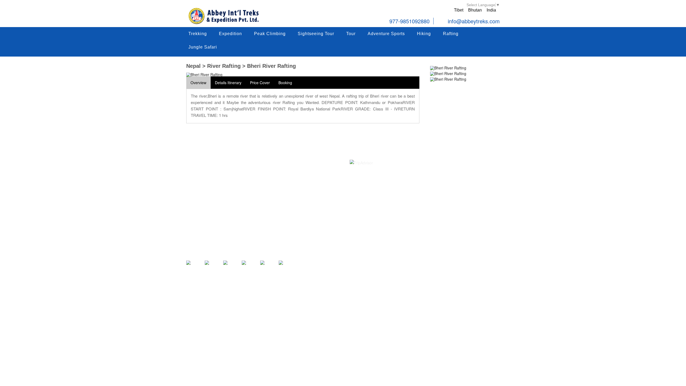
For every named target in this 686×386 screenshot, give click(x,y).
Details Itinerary (228, 82)
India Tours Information (240, 234)
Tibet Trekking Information (243, 212)
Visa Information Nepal (304, 205)
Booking (285, 82)
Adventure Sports (385, 35)
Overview (198, 82)
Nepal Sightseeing (236, 161)
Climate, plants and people (308, 219)
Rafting (449, 35)
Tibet (458, 10)
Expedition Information (240, 190)
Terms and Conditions (303, 176)
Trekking (196, 35)
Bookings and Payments (305, 183)
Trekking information (238, 168)
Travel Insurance (299, 198)
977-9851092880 (409, 21)
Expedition (229, 35)
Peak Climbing (269, 35)
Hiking (423, 35)
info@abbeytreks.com (473, 21)
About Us (293, 168)
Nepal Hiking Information (242, 205)
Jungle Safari (201, 49)
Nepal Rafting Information (242, 198)
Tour (350, 35)
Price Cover (260, 82)
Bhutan (475, 10)
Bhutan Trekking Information (245, 227)
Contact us (294, 161)
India (491, 10)
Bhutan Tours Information (242, 219)
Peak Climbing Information (243, 176)
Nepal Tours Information (241, 183)
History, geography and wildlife (311, 212)
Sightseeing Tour (315, 35)
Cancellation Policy (301, 190)
